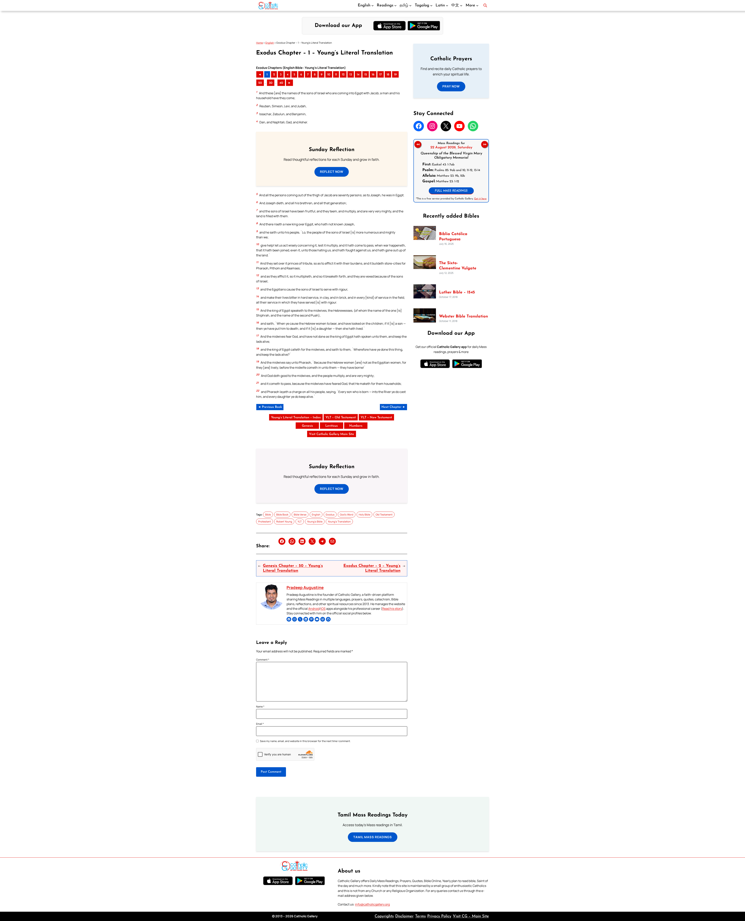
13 (350, 74)
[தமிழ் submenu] (410, 5)
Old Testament (384, 514)
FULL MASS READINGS (451, 190)
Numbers (355, 425)
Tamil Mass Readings (372, 837)
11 (336, 74)
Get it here (480, 198)
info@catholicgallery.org (372, 904)
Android (313, 608)
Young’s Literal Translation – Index (296, 417)
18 (388, 74)
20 (260, 83)
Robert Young (284, 521)
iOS (323, 608)
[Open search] (485, 5)
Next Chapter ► (393, 407)
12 (343, 74)
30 (270, 83)
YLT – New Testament (376, 417)
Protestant (264, 521)
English (269, 42)
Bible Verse (300, 514)
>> (484, 144)
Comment (262, 659)
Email (260, 724)
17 (380, 74)
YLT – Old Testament (341, 417)
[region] (451, 170)
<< (417, 144)
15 (365, 74)
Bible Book (282, 514)
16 (373, 74)
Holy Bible (364, 514)
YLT (300, 521)
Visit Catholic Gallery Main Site (331, 434)
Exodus (330, 514)
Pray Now (451, 86)
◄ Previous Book (270, 407)
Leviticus (331, 425)
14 (358, 74)
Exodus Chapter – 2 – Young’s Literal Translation (371, 568)
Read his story (392, 608)
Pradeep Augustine (305, 587)
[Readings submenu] (395, 5)
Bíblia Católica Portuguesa (453, 236)
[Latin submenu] (447, 5)
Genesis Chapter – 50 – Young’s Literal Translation (293, 568)
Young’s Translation (339, 521)
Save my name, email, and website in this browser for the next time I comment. (305, 741)
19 (395, 74)
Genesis (307, 425)
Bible (268, 514)
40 (281, 83)
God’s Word (346, 514)
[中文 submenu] (461, 5)
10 (328, 74)
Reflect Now (331, 171)
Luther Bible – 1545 (457, 292)
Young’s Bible (314, 521)
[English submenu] (372, 5)
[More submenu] (477, 5)
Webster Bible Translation (463, 316)
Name (260, 706)
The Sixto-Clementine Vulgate (457, 265)
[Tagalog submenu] (431, 5)
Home (259, 42)
